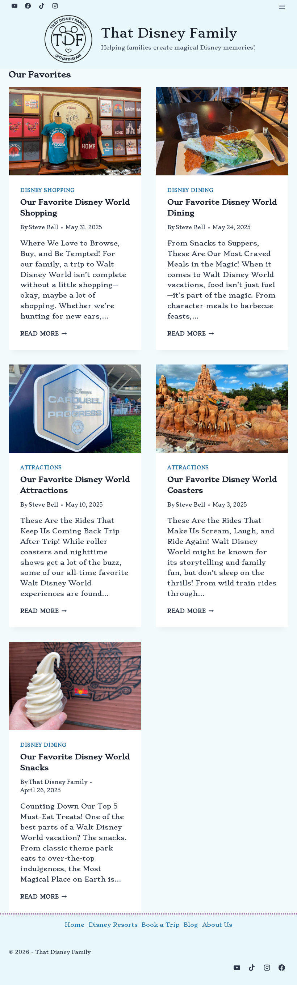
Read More (43, 334)
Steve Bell (43, 227)
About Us (217, 924)
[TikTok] (41, 6)
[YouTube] (14, 6)
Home (74, 924)
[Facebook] (28, 6)
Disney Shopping (47, 190)
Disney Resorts (113, 924)
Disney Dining (190, 190)
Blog (191, 924)
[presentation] (75, 131)
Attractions (41, 467)
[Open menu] (281, 6)
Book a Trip (161, 924)
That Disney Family (58, 782)
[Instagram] (55, 6)
